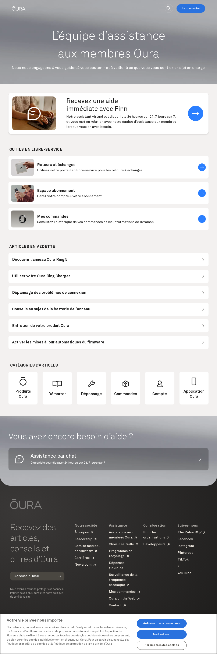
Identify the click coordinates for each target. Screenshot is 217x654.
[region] (108, 634)
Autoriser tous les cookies (161, 623)
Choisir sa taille (121, 544)
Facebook (185, 539)
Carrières (82, 558)
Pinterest (185, 553)
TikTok (183, 559)
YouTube (184, 573)
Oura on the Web (122, 598)
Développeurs (154, 544)
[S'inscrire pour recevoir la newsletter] (59, 576)
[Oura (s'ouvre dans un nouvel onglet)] (18, 8)
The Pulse (189, 532)
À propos (82, 532)
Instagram (186, 546)
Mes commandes (122, 592)
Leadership (83, 539)
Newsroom (83, 564)
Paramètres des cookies (162, 645)
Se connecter (191, 8)
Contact (115, 605)
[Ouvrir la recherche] (169, 8)
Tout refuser (162, 634)
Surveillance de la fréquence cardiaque (123, 580)
